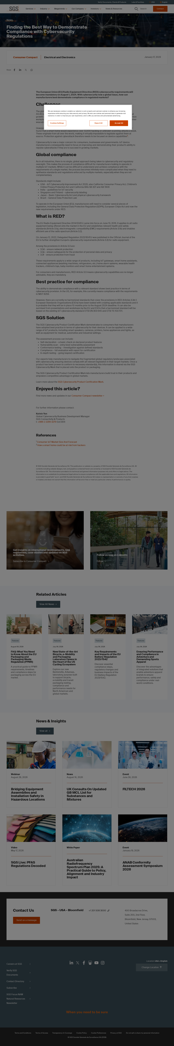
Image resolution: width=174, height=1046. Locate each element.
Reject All (98, 123)
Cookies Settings (57, 123)
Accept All (119, 123)
